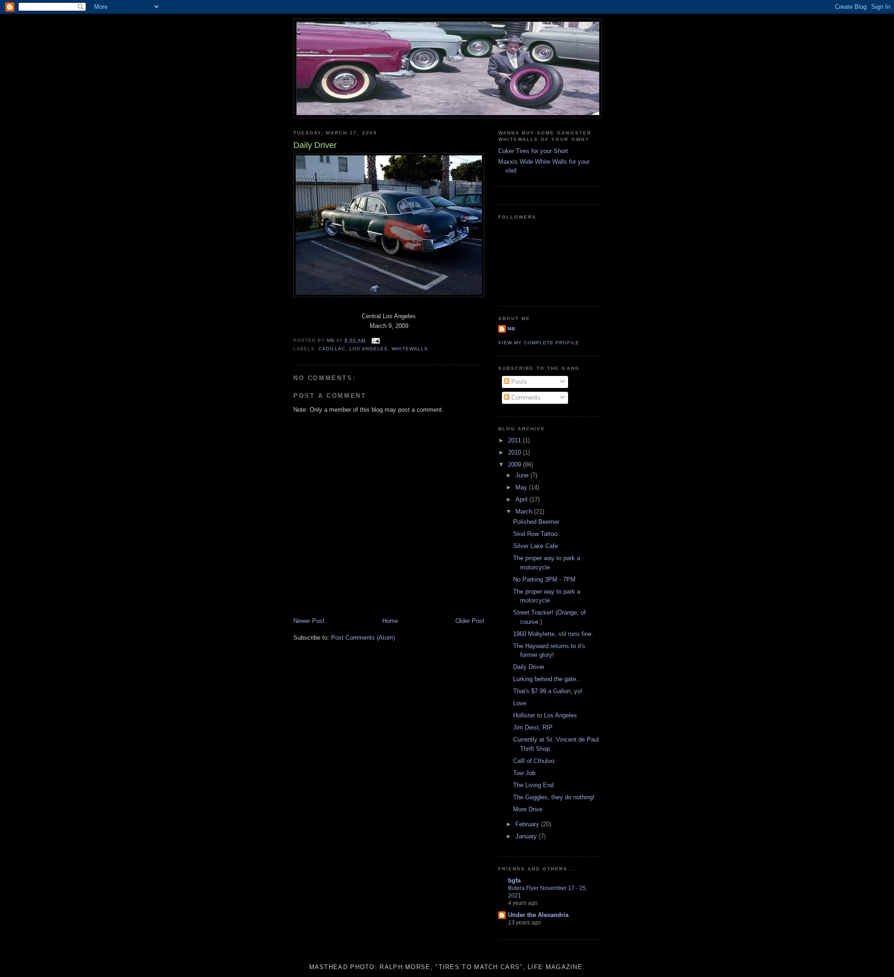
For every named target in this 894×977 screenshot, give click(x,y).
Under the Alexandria (538, 914)
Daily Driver (528, 666)
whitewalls (409, 348)
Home (390, 620)
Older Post (469, 620)
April (522, 499)
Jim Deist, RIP (533, 727)
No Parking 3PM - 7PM (544, 579)
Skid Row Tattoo (535, 533)
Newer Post (309, 620)
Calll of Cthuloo (533, 760)
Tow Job (524, 773)
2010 (515, 452)
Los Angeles (368, 348)
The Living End (533, 785)
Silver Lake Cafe (535, 545)
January (527, 836)
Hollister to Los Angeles (545, 715)
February (528, 824)
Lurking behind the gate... (547, 679)
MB (511, 328)
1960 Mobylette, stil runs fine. (553, 633)
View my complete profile (538, 342)
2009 (515, 464)
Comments (525, 397)
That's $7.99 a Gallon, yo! (547, 691)
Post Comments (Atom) (363, 637)
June (522, 475)
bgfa (514, 880)
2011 (515, 440)
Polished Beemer (536, 521)
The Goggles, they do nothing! (554, 797)
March (524, 511)
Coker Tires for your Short (533, 150)
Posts (518, 381)
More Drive (527, 809)
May (522, 487)
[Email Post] (375, 340)
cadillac (331, 348)
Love (519, 703)
